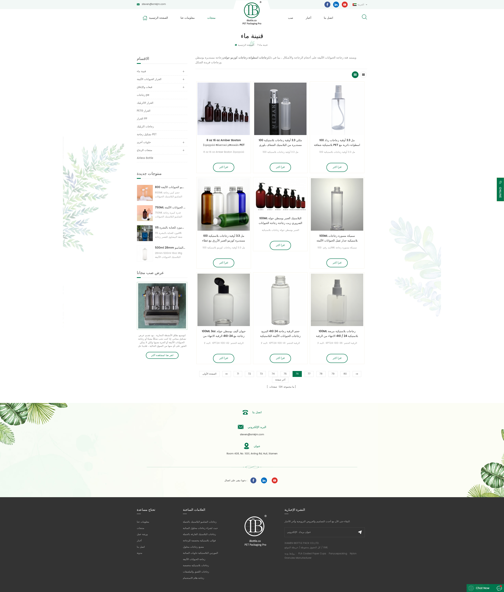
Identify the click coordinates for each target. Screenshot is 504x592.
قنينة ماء (263, 45)
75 (285, 374)
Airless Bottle (145, 158)
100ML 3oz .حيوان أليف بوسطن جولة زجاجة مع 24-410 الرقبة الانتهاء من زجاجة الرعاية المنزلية (224, 333)
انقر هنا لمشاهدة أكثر (162, 355)
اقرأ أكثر (223, 167)
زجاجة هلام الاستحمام (193, 578)
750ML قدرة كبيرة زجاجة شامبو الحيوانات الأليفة (170, 207)
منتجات (211, 18)
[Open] (500, 189)
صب (290, 18)
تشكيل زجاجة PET (147, 134)
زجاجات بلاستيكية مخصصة (196, 565)
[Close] (500, 203)
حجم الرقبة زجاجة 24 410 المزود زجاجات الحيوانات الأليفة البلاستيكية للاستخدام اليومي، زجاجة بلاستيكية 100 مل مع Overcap (280, 333)
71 (238, 374)
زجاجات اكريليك (145, 127)
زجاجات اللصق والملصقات (196, 572)
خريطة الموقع (291, 547)
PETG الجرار (143, 111)
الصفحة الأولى (209, 374)
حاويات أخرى (144, 142)
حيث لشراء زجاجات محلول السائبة (200, 528)
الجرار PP (142, 119)
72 (249, 374)
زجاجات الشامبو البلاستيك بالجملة (200, 522)
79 (333, 374)
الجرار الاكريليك (145, 103)
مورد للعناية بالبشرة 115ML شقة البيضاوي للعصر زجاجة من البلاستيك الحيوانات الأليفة (170, 227)
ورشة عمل (142, 534)
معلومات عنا (188, 18)
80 (345, 374)
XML (325, 547)
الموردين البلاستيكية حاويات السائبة (200, 553)
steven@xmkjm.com (154, 4)
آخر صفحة (280, 380)
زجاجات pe (143, 95)
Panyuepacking (338, 554)
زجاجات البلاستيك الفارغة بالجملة (199, 534)
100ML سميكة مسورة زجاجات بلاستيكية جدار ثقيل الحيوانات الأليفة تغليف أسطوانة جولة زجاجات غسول (337, 238)
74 (273, 374)
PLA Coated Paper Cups (312, 554)
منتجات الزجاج (144, 150)
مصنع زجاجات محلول (193, 547)
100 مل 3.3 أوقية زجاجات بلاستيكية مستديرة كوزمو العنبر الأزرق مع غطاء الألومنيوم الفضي (223, 238)
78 (321, 374)
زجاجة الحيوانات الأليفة (194, 559)
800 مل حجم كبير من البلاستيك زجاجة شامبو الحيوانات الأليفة (170, 187)
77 (309, 374)
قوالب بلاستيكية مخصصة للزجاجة (199, 541)
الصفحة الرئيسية (158, 18)
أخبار (308, 18)
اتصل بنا (328, 18)
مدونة (139, 553)
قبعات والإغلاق (144, 87)
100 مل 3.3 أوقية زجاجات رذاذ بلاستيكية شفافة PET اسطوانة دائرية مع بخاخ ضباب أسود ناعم (337, 142)
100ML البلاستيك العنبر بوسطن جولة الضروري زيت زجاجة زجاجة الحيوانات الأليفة (280, 221)
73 (261, 374)
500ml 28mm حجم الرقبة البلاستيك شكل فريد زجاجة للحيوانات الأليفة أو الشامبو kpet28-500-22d (170, 247)
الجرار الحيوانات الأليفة (149, 79)
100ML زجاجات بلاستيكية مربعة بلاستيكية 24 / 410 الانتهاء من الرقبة (337, 333)
